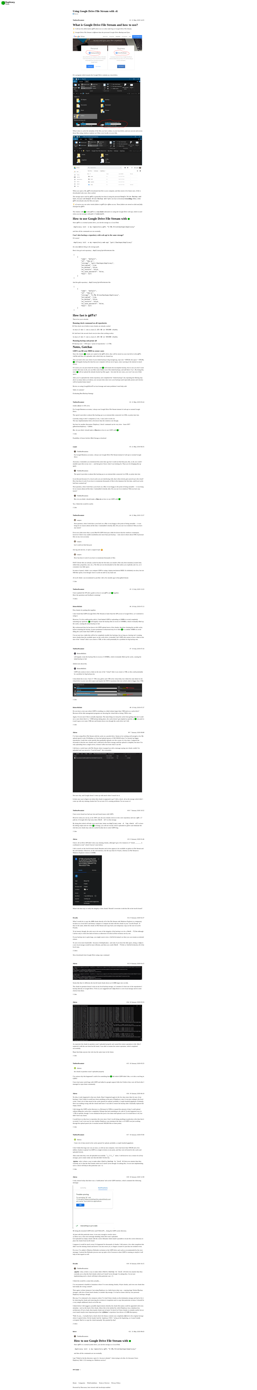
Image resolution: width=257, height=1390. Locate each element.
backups (118, 380)
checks (140, 380)
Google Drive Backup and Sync (120, 32)
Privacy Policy (115, 1383)
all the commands (84, 231)
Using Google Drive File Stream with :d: (95, 11)
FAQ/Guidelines (92, 1383)
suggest (87, 1306)
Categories (82, 1383)
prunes (133, 380)
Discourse (84, 1387)
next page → (77, 1369)
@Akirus (105, 1312)
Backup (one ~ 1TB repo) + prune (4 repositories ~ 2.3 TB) (92, 344)
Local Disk (115, 222)
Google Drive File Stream (83, 32)
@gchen (75, 1161)
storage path (95, 247)
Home (75, 1383)
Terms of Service (104, 1383)
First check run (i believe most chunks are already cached (92, 326)
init (100, 222)
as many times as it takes (84, 380)
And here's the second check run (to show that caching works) (93, 333)
